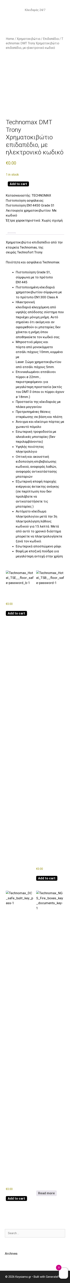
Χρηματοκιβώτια (28, 39)
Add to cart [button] (16, 613)
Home (10, 39)
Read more (46, 1193)
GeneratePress (55, 1277)
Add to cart (18, 184)
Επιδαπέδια (51, 39)
